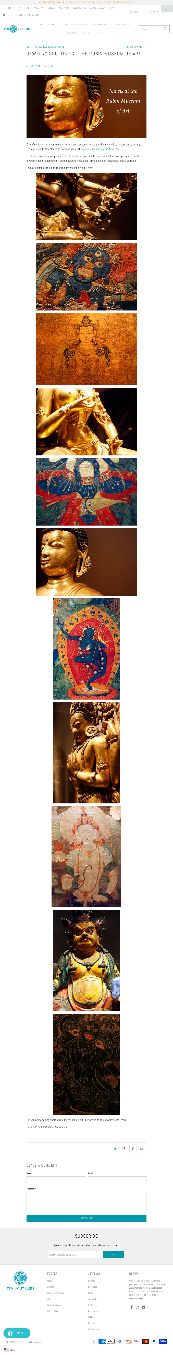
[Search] (165, 29)
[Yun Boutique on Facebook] (4, 8)
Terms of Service (54, 1304)
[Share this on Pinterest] (133, 1149)
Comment (31, 1188)
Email (91, 1173)
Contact (50, 1286)
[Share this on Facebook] (124, 1149)
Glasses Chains (97, 8)
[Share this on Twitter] (115, 1149)
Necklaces (37, 8)
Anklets (21, 15)
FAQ (48, 1299)
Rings (111, 8)
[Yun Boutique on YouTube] (4, 15)
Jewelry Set (23, 8)
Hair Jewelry (79, 8)
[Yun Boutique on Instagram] (9, 8)
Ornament (92, 1323)
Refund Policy (53, 1311)
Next (141, 46)
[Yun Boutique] (16, 29)
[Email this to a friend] (141, 1149)
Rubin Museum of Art (94, 149)
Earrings (51, 8)
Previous (131, 46)
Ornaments (33, 15)
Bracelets (64, 8)
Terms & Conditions (55, 1292)
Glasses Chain (94, 1329)
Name (30, 1173)
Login (156, 11)
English (134, 12)
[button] (55, 24)
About (49, 1280)
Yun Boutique (18, 1342)
